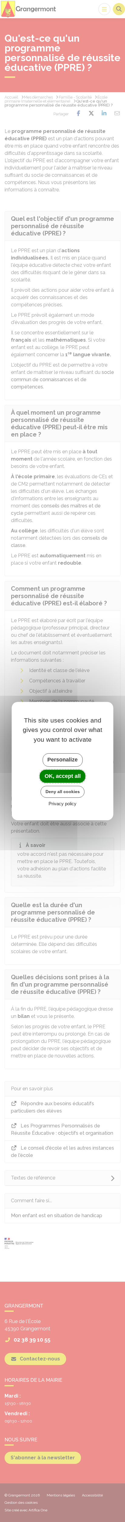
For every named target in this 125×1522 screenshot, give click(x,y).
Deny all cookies (63, 791)
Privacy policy (62, 803)
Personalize (62, 760)
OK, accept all (63, 776)
